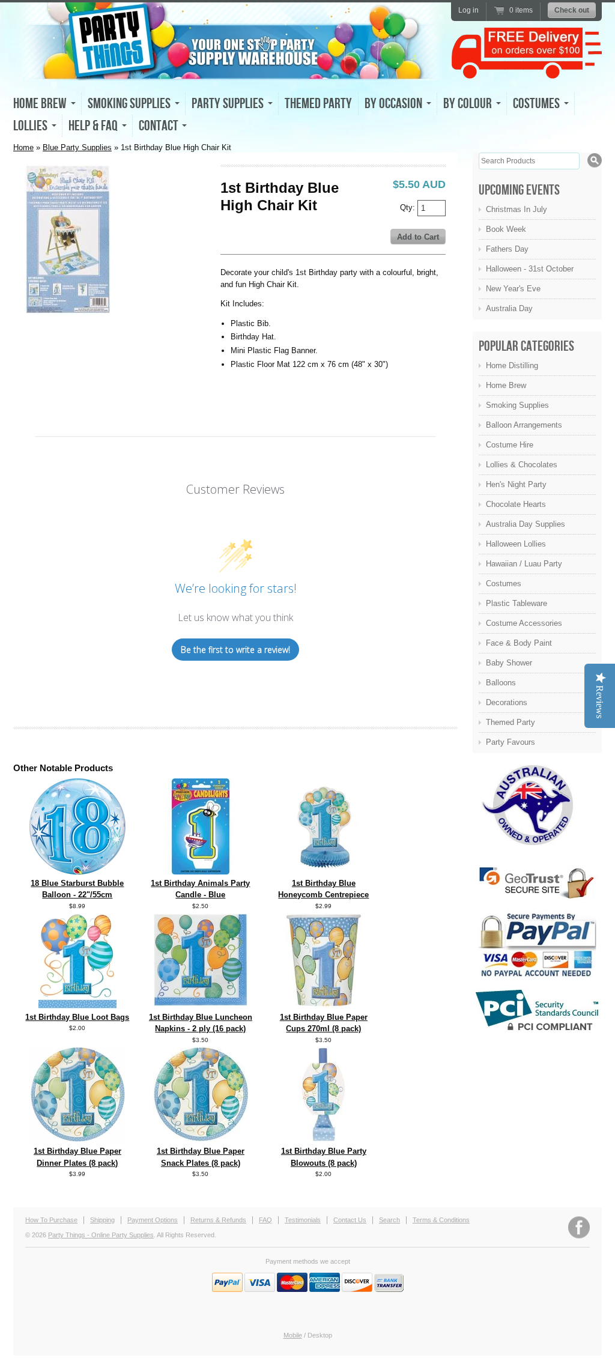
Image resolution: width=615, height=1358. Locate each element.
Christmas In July (516, 209)
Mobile (292, 1335)
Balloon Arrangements (524, 424)
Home (23, 147)
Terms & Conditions (441, 1219)
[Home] (229, 69)
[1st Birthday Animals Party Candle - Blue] (201, 871)
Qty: (408, 206)
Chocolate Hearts (516, 504)
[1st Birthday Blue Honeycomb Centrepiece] (324, 871)
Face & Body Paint (519, 642)
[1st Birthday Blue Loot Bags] (77, 1005)
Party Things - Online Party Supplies (101, 1234)
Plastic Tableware (516, 603)
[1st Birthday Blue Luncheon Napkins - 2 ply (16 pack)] (201, 1004)
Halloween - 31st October (530, 268)
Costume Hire (509, 444)
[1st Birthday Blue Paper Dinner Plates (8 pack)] (77, 1139)
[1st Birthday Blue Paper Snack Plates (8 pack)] (201, 1139)
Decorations (506, 702)
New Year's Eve (513, 288)
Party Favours (510, 742)
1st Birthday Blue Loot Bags (77, 1017)
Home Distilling (512, 365)
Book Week (506, 229)
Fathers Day (507, 248)
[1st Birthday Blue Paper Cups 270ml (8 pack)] (323, 1005)
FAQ (265, 1219)
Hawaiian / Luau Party (524, 563)
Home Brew (506, 385)
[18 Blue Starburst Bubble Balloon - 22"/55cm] (77, 871)
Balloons (501, 682)
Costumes (503, 583)
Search (389, 1219)
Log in (468, 10)
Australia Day (509, 308)
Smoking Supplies (517, 405)
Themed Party (318, 103)
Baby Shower (509, 662)
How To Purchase (51, 1219)
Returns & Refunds (218, 1219)
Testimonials (303, 1219)
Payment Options (152, 1219)
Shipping (102, 1219)
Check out (571, 10)
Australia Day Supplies (525, 524)
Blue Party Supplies (77, 147)
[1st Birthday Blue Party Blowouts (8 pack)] (323, 1139)
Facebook (579, 1227)
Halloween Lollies (516, 543)
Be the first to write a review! (235, 649)
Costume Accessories (524, 623)
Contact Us (349, 1219)
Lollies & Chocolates (521, 464)
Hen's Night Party (516, 484)
